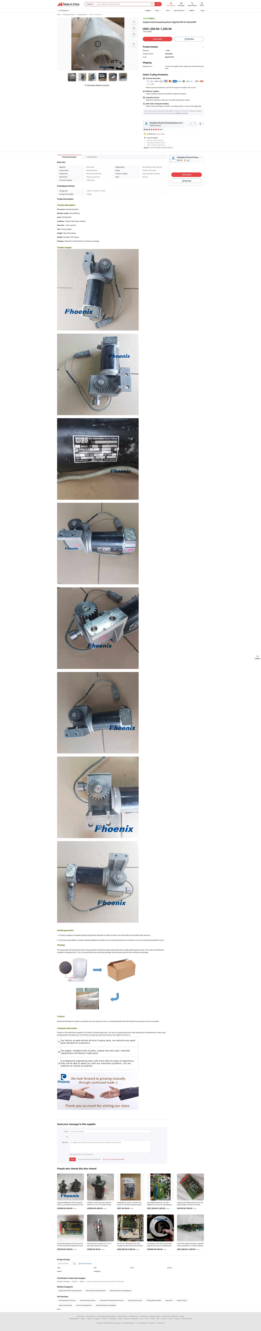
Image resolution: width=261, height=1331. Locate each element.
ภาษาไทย (163, 1318)
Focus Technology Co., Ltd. (117, 1323)
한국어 (147, 1318)
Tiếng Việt (177, 1318)
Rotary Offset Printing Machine (95, 1291)
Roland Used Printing (65, 1305)
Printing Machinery (82, 14)
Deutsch (127, 1318)
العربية (141, 1318)
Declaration (151, 1323)
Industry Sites (143, 1316)
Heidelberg (97, 1271)
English (83, 1318)
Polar (132, 1268)
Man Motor (169, 1300)
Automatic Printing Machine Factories (112, 1300)
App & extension (179, 10)
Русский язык (112, 1318)
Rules (202, 10)
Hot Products (80, 1316)
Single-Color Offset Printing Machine (70, 1291)
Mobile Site (175, 1316)
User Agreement (142, 1323)
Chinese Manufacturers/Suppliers (106, 1316)
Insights (182, 1316)
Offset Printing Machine (95, 14)
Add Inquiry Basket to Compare (98, 85)
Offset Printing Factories (87, 1300)
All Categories (64, 10)
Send (72, 1159)
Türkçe (170, 1318)
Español (89, 1318)
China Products (90, 1316)
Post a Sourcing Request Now (113, 1159)
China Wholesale (122, 1316)
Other (59, 1268)
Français (104, 1318)
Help (167, 10)
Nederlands (134, 1318)
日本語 (153, 1318)
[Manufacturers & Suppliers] (68, 4)
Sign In (146, 147)
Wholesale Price (133, 1316)
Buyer (157, 10)
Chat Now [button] (190, 39)
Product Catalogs (86, 1263)
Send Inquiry (157, 39)
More (59, 1309)
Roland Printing (182, 1300)
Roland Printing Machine (84, 1305)
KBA (95, 1268)
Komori (169, 1268)
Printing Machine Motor (153, 1300)
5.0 (178, 160)
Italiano (120, 1318)
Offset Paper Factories (135, 1300)
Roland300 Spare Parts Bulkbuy (106, 1305)
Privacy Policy (161, 1323)
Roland (59, 1271)
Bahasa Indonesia (187, 1318)
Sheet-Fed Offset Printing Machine (120, 1291)
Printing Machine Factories (67, 1300)
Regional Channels (154, 1316)
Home (58, 14)
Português (96, 1318)
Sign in (202, 5)
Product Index (166, 1316)
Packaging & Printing (68, 14)
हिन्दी (158, 1318)
